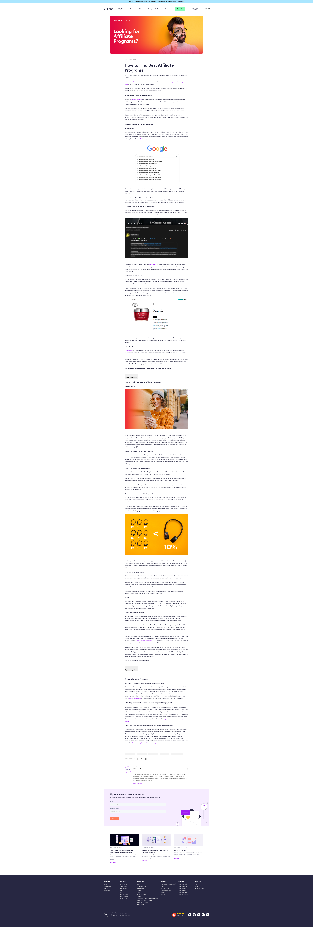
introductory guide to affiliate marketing (144, 743)
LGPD (163, 894)
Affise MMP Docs (142, 904)
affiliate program (137, 99)
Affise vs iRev (182, 888)
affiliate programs (144, 139)
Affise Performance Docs (144, 900)
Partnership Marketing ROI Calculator (148, 898)
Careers (106, 888)
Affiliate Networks (141, 754)
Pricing (150, 9)
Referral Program (142, 894)
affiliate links (152, 264)
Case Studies (141, 888)
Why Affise (121, 9)
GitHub (139, 896)
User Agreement (166, 890)
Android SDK (124, 898)
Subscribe (180, 9)
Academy (139, 890)
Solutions (140, 9)
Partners (157, 9)
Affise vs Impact (182, 886)
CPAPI (122, 890)
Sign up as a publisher (131, 377)
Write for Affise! (199, 888)
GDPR (163, 892)
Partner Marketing (153, 754)
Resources (168, 9)
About (105, 884)
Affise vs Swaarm (183, 892)
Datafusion (123, 888)
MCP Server (123, 884)
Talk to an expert (195, 8)
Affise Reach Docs (142, 902)
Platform (130, 9)
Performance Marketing (177, 754)
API (121, 892)
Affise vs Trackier (183, 894)
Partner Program (164, 754)
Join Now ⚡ (181, 1)
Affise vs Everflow (183, 884)
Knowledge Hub (141, 886)
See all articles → (137, 783)
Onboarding (123, 886)
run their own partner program (143, 640)
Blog (138, 884)
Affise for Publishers (135, 698)
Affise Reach (128, 350)
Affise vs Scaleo (182, 890)
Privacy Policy (165, 888)
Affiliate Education (129, 754)
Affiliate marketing (130, 82)
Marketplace (124, 894)
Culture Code (108, 886)
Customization (124, 896)
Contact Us (107, 890)
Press (138, 892)
